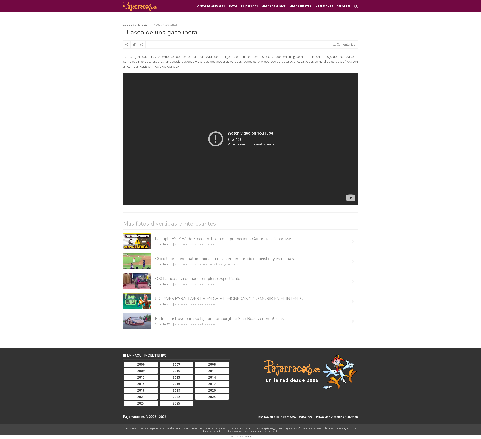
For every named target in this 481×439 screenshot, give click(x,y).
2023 (212, 397)
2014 (212, 377)
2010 (176, 371)
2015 (141, 384)
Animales (211, 6)
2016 (176, 384)
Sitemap (352, 417)
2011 (212, 371)
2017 (212, 384)
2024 (141, 403)
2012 (141, 377)
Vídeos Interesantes (166, 24)
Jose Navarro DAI (269, 417)
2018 (141, 390)
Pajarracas (249, 6)
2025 (176, 403)
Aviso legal (306, 417)
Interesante (324, 6)
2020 (212, 390)
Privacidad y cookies (330, 417)
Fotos (232, 6)
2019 (176, 390)
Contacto (289, 417)
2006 (141, 364)
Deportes (343, 6)
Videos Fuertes (300, 6)
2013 (176, 377)
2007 (176, 364)
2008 (212, 364)
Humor (274, 6)
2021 (141, 397)
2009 (141, 371)
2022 (176, 397)
